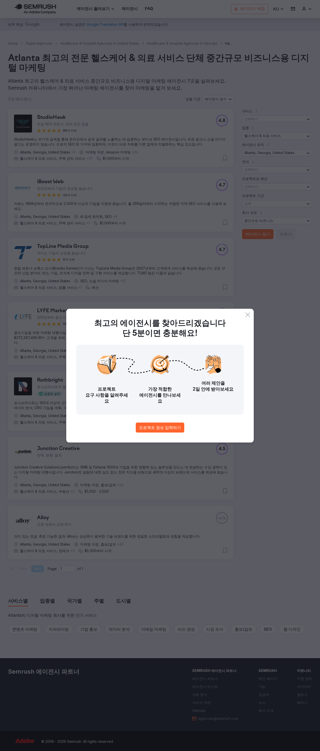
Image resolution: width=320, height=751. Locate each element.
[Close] (248, 315)
